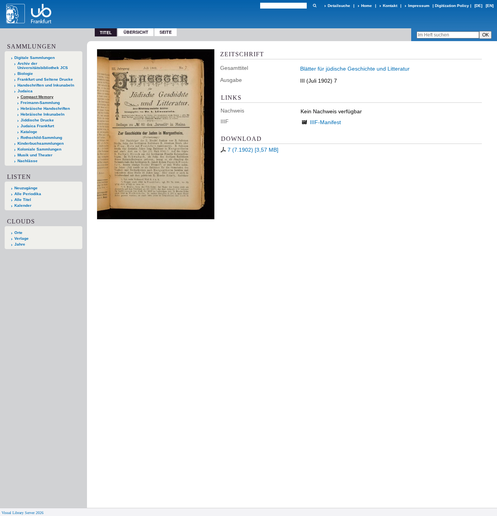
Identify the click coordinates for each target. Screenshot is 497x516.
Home (366, 5)
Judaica (25, 91)
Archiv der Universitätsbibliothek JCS (42, 65)
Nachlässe (27, 161)
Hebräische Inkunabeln (42, 114)
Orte (18, 232)
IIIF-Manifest (325, 122)
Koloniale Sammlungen (39, 149)
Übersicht (135, 32)
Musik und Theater (34, 155)
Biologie (25, 73)
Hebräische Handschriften (45, 108)
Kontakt (390, 5)
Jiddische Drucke (37, 120)
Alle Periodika (27, 194)
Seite (166, 32)
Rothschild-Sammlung (41, 137)
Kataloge (29, 132)
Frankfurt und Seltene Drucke (45, 79)
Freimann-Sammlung (40, 102)
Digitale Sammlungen (34, 57)
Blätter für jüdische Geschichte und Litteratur (355, 69)
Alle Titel (22, 199)
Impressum (418, 5)
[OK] (314, 5)
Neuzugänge (26, 188)
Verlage (21, 238)
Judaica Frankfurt (37, 126)
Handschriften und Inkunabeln (45, 85)
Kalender (22, 205)
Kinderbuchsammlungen (40, 143)
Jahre (19, 244)
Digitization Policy (452, 5)
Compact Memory (37, 97)
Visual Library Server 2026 (22, 513)
